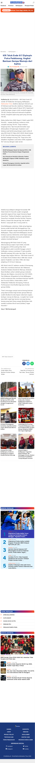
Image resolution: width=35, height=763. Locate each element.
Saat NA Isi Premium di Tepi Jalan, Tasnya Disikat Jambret (26, 371)
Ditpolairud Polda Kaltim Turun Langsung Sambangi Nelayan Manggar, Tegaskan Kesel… (18, 535)
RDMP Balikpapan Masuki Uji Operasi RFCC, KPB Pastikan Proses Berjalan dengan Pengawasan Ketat (17, 152)
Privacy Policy (9, 734)
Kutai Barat (7, 618)
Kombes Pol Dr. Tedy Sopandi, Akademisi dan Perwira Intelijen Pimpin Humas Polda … (18, 558)
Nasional (10, 547)
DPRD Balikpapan (9, 615)
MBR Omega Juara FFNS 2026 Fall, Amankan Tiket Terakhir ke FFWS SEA (17, 658)
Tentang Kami (9, 737)
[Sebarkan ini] (24, 363)
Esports (3, 655)
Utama (9, 539)
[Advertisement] (17, 31)
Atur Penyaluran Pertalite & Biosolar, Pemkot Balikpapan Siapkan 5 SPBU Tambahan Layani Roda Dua (16, 158)
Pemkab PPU (7, 624)
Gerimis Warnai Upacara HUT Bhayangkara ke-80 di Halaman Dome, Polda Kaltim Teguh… (18, 550)
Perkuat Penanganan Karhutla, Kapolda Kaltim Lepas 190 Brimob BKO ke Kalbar (16, 164)
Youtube (26, 749)
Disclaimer (25, 734)
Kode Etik (25, 729)
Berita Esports (7, 633)
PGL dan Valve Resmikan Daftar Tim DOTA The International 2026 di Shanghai (20, 671)
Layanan (10, 531)
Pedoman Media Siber (26, 740)
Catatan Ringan (11, 563)
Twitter (26, 746)
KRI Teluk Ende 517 (7, 356)
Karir (9, 732)
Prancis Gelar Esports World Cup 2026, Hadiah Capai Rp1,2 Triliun (19, 664)
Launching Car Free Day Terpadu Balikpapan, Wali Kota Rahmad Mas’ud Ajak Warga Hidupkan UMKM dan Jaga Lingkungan (26, 427)
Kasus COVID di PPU (9, 621)
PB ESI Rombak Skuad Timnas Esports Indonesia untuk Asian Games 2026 (19, 678)
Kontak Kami (25, 737)
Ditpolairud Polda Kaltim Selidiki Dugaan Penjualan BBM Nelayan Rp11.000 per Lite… (18, 542)
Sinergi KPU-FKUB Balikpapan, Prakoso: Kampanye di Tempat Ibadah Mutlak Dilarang (8, 452)
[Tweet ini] (28, 363)
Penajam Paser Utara (10, 627)
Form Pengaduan (9, 740)
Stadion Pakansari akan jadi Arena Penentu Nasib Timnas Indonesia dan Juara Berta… (20, 566)
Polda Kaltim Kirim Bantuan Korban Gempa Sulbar (8, 371)
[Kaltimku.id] (17, 2)
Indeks (9, 729)
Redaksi (25, 732)
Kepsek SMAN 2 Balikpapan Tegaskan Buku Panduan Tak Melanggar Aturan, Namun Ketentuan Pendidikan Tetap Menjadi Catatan (26, 454)
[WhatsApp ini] (32, 363)
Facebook (10, 746)
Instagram (10, 749)
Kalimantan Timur (7, 104)
